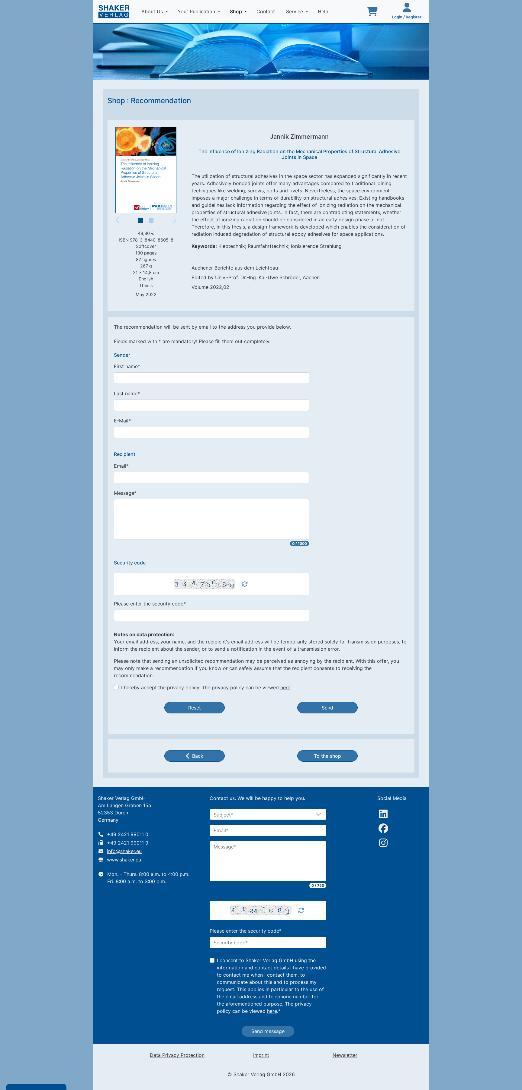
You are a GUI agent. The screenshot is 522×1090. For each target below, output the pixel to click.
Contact (266, 11)
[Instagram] (383, 843)
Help (324, 11)
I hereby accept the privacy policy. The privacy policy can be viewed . (206, 687)
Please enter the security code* (150, 604)
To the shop (327, 756)
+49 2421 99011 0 (127, 834)
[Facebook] (383, 828)
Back (197, 756)
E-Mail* (122, 421)
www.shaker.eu (124, 860)
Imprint (261, 1055)
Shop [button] (239, 11)
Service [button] (295, 11)
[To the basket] (372, 11)
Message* (125, 493)
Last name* (127, 393)
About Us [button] (152, 11)
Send (327, 708)
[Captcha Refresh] (245, 584)
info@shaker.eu (124, 851)
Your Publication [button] (197, 11)
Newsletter (345, 1055)
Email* (121, 466)
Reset (194, 708)
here (285, 687)
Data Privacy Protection (177, 1055)
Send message (268, 1031)
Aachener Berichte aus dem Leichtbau (235, 268)
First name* (127, 366)
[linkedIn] (383, 814)
